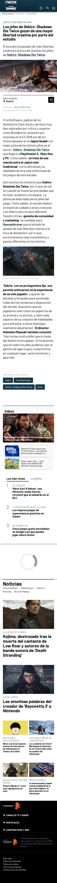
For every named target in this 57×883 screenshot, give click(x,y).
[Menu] (53, 8)
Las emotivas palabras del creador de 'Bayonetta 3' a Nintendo (27, 706)
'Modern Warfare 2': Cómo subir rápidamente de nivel (14, 788)
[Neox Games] (14, 8)
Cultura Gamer (10, 588)
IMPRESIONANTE (37, 780)
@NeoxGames (10, 98)
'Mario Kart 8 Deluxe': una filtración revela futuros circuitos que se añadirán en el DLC (30, 493)
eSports (40, 588)
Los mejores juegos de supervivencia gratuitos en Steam (28, 513)
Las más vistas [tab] (16, 478)
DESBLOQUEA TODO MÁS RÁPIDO (15, 781)
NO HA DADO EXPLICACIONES (11, 739)
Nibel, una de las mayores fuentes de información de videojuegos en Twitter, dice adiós (14, 747)
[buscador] (47, 8)
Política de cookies (11, 864)
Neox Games (7, 13)
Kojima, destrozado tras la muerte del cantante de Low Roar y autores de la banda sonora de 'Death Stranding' (27, 645)
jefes (40, 387)
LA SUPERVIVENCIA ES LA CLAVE (29, 507)
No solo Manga (21, 591)
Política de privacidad (12, 861)
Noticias (12, 583)
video (8, 380)
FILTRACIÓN (18, 485)
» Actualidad (30, 13)
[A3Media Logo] (11, 808)
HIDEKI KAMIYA (10, 697)
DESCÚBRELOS (20, 525)
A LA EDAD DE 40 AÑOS (14, 632)
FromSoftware (23, 380)
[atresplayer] (41, 8)
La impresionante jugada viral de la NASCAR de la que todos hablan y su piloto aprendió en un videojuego (40, 788)
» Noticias (19, 13)
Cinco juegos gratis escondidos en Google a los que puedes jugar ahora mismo (30, 532)
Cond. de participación (12, 867)
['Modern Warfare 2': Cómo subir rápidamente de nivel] (15, 770)
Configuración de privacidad (14, 870)
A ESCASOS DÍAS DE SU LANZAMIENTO (40, 739)
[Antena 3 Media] (10, 842)
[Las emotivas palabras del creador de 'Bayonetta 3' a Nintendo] (28, 679)
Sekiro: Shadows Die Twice (18, 387)
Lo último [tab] (36, 478)
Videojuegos (27, 588)
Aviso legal (7, 858)
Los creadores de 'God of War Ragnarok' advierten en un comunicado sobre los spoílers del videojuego (40, 748)
